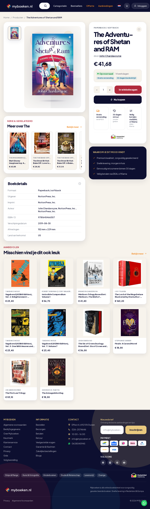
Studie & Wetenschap (70, 475)
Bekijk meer (73, 127)
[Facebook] (103, 462)
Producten (18, 17)
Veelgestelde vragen (45, 442)
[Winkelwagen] (127, 6)
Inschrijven (135, 429)
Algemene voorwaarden (15, 424)
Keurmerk (8, 438)
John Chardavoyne (110, 55)
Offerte (90, 6)
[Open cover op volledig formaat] (14, 33)
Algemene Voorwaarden (22, 501)
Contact (8, 446)
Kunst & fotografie (31, 475)
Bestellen (40, 424)
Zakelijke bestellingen (46, 451)
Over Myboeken (11, 433)
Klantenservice (11, 442)
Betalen (39, 433)
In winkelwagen (128, 89)
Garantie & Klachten (45, 446)
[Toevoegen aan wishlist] (139, 29)
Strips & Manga (11, 475)
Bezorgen (40, 429)
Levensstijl (89, 475)
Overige (101, 475)
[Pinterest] (117, 462)
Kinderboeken (50, 475)
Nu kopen (119, 99)
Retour (39, 438)
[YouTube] (124, 462)
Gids (6, 455)
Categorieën (60, 6)
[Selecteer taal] (119, 6)
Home (7, 17)
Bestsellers (76, 6)
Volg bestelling (11, 460)
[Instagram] (110, 462)
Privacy (7, 451)
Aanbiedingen (105, 6)
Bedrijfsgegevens (12, 429)
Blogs (39, 455)
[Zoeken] (45, 5)
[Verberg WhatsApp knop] (139, 503)
